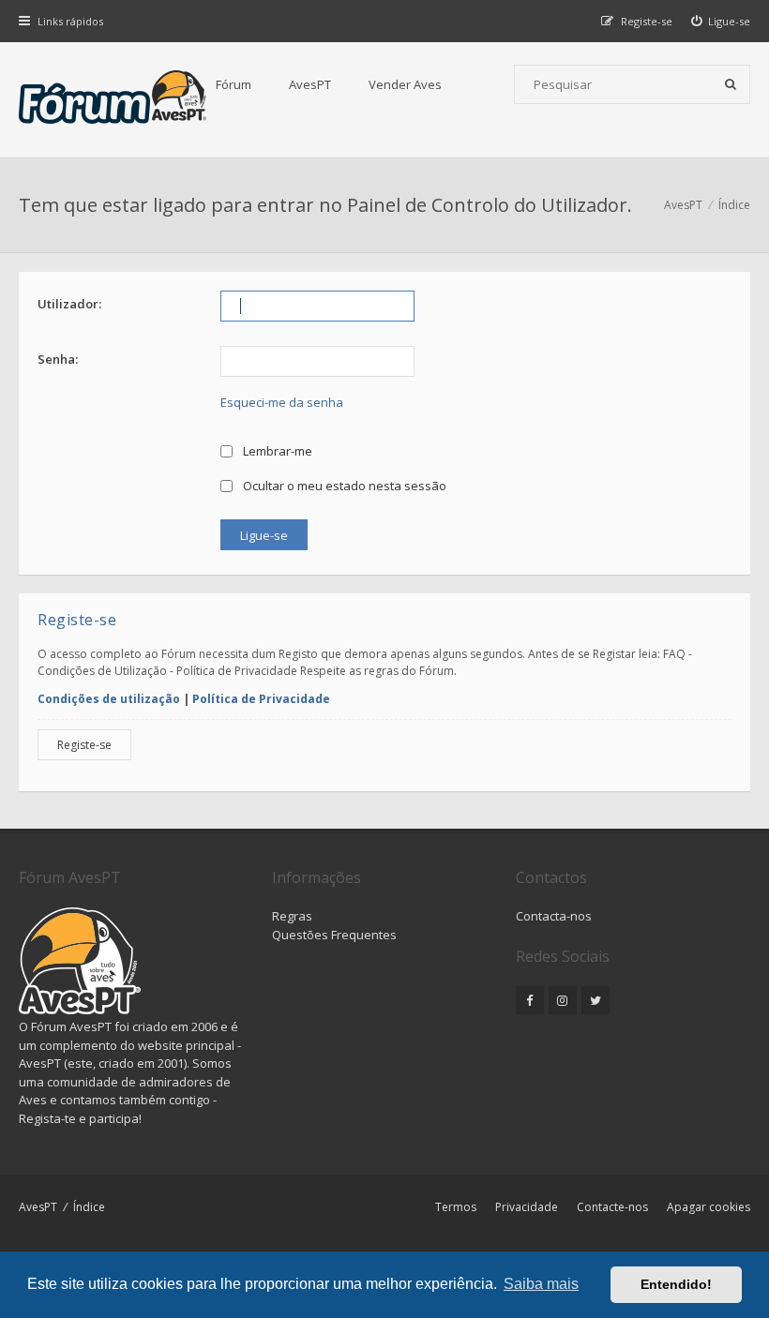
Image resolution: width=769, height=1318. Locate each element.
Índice (89, 1207)
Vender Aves (405, 84)
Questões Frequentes (334, 934)
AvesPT (310, 84)
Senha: (58, 359)
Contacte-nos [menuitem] (612, 1207)
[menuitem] (721, 21)
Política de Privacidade (261, 699)
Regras (292, 915)
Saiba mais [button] (541, 1284)
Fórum (233, 84)
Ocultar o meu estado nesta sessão (343, 485)
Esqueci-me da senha (281, 402)
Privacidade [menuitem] (526, 1207)
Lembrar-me (276, 450)
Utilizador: (69, 303)
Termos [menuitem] (455, 1207)
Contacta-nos (554, 915)
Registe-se (84, 745)
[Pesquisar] (730, 84)
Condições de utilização (109, 699)
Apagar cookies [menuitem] (708, 1207)
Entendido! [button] (676, 1284)
